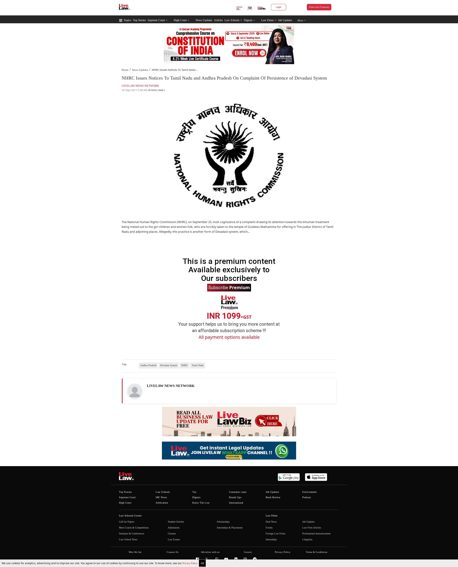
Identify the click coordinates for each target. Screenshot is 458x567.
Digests (248, 20)
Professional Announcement (316, 533)
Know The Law (200, 502)
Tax (194, 492)
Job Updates (285, 20)
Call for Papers (126, 521)
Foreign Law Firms (275, 533)
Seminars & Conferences (131, 533)
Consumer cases (237, 492)
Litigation (307, 539)
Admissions (173, 527)
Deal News (271, 521)
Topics (127, 20)
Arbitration (162, 502)
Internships (271, 539)
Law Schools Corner (130, 515)
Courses (172, 533)
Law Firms (267, 20)
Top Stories (139, 20)
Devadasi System (168, 365)
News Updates (204, 20)
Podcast (306, 497)
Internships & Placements (230, 527)
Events (269, 527)
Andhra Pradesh (148, 365)
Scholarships (223, 521)
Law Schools (232, 20)
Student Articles (176, 521)
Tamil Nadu (198, 365)
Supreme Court (156, 20)
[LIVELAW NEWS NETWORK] (134, 391)
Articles (218, 20)
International (236, 502)
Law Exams (174, 539)
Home (125, 69)
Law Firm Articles (311, 527)
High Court (180, 20)
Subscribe (229, 287)
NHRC (184, 365)
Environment (309, 492)
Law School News (128, 539)
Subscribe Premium (319, 7)
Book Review (273, 497)
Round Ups (235, 497)
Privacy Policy (190, 563)
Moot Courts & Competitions (133, 527)
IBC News (161, 497)
